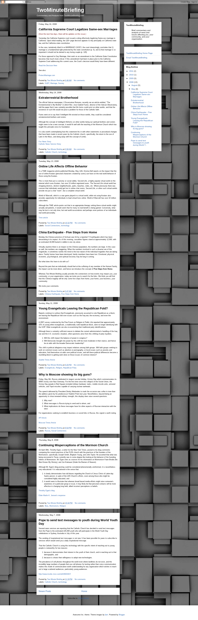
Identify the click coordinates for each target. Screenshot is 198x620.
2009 (131, 78)
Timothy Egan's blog (47, 491)
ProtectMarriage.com (47, 75)
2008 (131, 82)
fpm (106, 615)
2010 (131, 75)
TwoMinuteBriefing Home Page (139, 53)
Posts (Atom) (83, 598)
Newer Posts (45, 591)
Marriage (53, 83)
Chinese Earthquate (52, 294)
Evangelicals (50, 368)
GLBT (47, 83)
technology (62, 152)
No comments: (80, 80)
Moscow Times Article (47, 423)
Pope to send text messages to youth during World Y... (140, 142)
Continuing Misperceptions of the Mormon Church (73, 445)
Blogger (122, 615)
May (133, 89)
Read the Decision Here (48, 65)
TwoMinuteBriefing (60, 10)
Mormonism (54, 506)
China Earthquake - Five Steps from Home (68, 232)
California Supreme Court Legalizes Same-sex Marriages (78, 29)
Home (84, 591)
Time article (43, 218)
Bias (46, 506)
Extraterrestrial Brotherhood (58, 97)
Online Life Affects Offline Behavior (63, 166)
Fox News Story (45, 142)
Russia (47, 431)
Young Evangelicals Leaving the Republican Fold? (73, 308)
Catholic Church (51, 152)
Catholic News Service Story (50, 144)
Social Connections (52, 226)
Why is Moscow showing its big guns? (65, 374)
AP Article (42, 418)
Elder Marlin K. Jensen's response (52, 495)
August (134, 85)
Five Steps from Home (70, 294)
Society (61, 83)
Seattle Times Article (47, 360)
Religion (59, 368)
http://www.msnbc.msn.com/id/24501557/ (55, 574)
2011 (131, 71)
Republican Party (70, 368)
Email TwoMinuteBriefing (136, 58)
